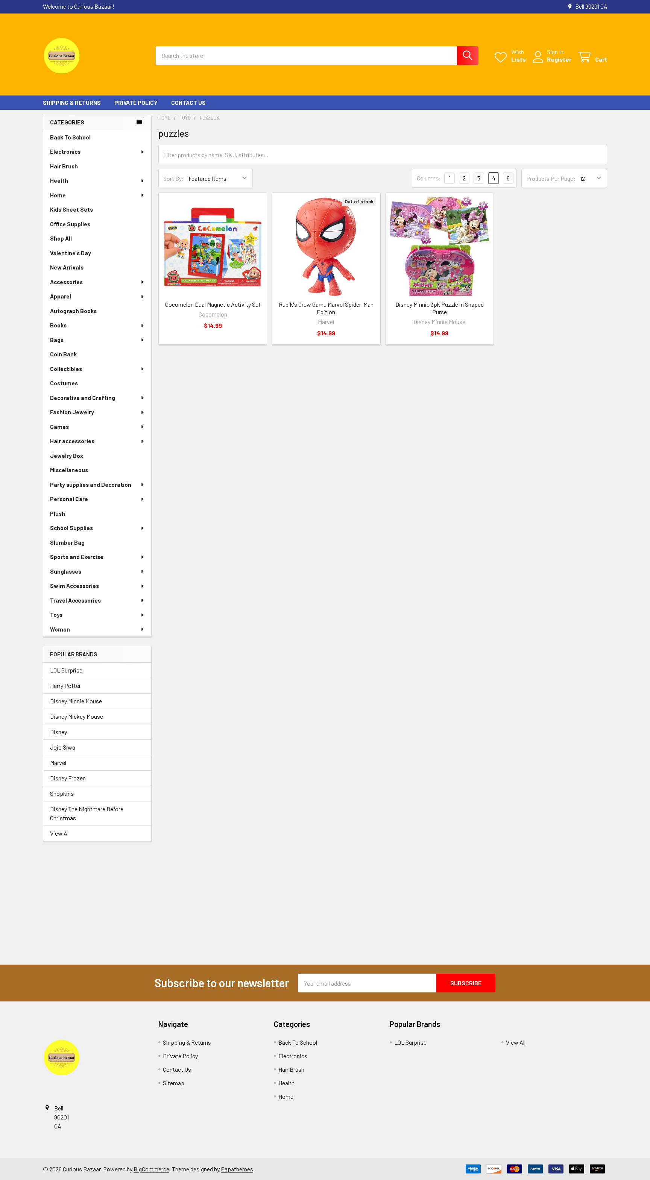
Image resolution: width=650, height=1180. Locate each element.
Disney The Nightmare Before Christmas (86, 813)
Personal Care (69, 498)
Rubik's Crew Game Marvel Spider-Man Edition (326, 308)
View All (60, 833)
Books (58, 325)
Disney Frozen (68, 778)
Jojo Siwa (62, 747)
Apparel (60, 296)
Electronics (65, 151)
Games (59, 426)
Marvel (58, 762)
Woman (60, 629)
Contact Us (188, 102)
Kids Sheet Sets (71, 209)
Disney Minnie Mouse (76, 700)
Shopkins (62, 793)
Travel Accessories (75, 600)
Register (559, 59)
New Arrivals (67, 267)
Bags (57, 339)
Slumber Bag (67, 542)
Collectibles (66, 368)
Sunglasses (65, 571)
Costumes (64, 383)
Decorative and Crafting (82, 397)
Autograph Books (73, 310)
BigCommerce (151, 1168)
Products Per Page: (551, 178)
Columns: (429, 178)
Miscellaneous (69, 470)
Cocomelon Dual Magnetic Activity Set (213, 304)
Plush (57, 513)
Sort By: (173, 178)
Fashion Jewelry (72, 412)
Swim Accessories (74, 585)
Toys (56, 614)
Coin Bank (63, 354)
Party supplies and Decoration (90, 484)
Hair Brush (64, 166)
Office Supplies (70, 224)
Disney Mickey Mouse (76, 716)
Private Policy (136, 102)
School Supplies (71, 527)
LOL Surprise (66, 670)
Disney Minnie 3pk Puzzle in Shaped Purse (439, 308)
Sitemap (173, 1082)
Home (58, 195)
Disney (58, 731)
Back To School (70, 137)
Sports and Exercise (76, 556)
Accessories (66, 282)
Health (59, 180)
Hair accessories (72, 441)
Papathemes (237, 1168)
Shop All (61, 238)
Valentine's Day (70, 253)
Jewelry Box (66, 455)
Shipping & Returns (72, 102)
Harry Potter (65, 685)
